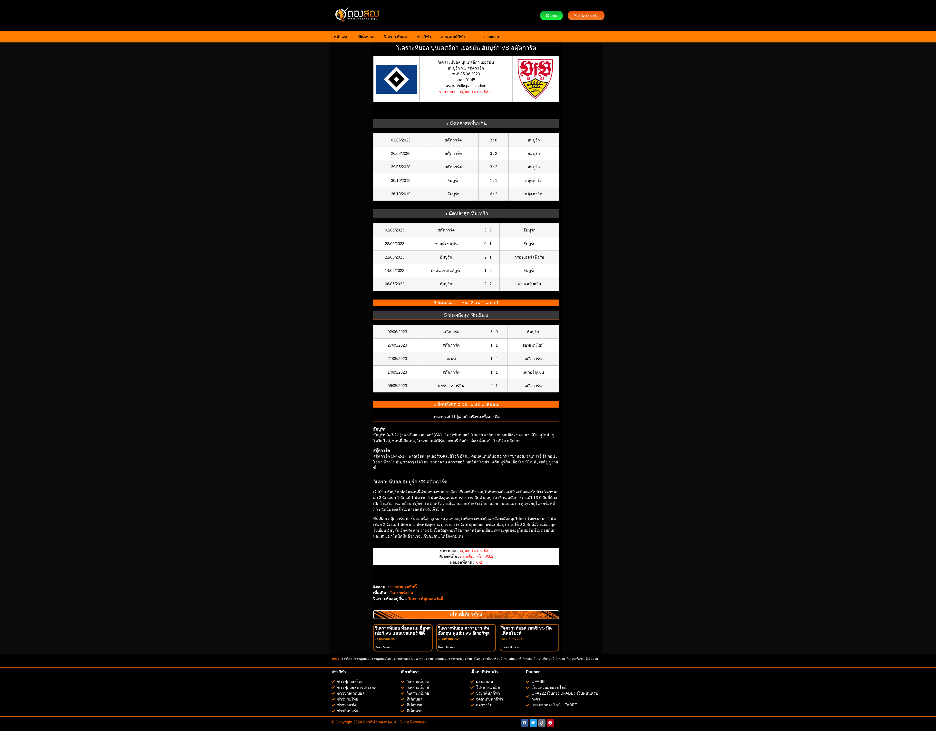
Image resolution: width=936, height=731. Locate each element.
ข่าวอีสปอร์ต (490, 659)
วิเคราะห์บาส (542, 659)
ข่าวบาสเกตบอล (436, 659)
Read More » (383, 647)
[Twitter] (533, 723)
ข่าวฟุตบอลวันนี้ (403, 587)
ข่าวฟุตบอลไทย (381, 659)
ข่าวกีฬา (424, 37)
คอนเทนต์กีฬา (453, 37)
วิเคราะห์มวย (575, 659)
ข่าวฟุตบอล (361, 659)
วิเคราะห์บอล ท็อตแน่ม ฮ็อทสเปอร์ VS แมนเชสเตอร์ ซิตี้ (403, 631)
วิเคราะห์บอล (395, 37)
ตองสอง (384, 722)
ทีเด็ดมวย (592, 659)
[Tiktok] (542, 723)
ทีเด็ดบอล (366, 37)
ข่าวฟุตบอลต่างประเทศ (408, 659)
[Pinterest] (550, 723)
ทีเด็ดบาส (559, 659)
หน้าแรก (341, 37)
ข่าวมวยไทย (472, 659)
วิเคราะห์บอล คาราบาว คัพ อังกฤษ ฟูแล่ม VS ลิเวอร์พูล (464, 631)
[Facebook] (524, 723)
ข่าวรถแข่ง (455, 659)
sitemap (491, 37)
